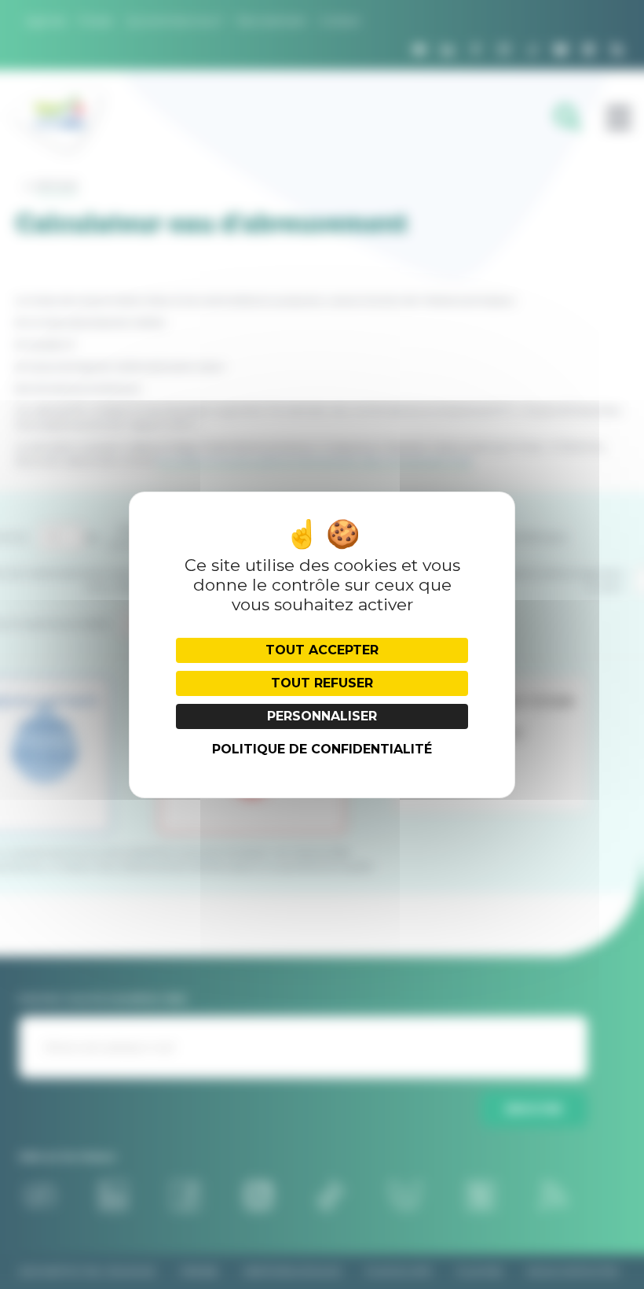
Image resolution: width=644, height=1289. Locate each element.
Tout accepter (322, 650)
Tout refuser (322, 683)
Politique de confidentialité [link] (322, 749)
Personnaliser (322, 716)
